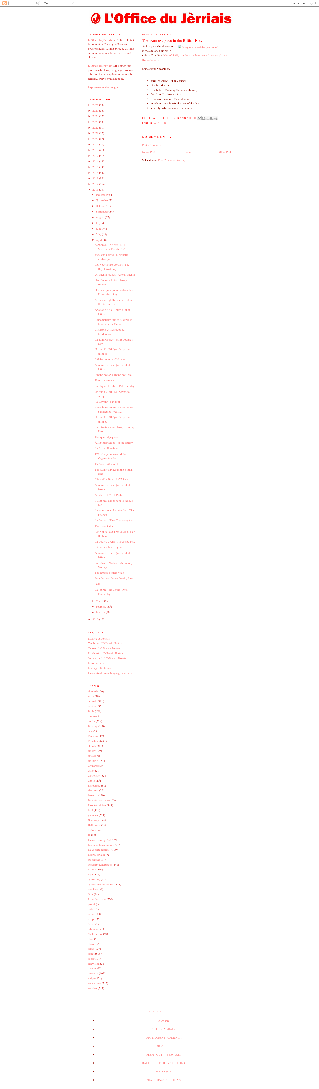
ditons (91, 780)
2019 (95, 144)
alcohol (92, 691)
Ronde (163, 1020)
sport (91, 958)
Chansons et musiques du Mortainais (110, 331)
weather (160, 123)
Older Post (225, 152)
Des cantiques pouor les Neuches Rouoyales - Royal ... (114, 292)
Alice (91, 696)
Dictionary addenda (164, 1037)
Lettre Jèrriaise (96, 855)
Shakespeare (95, 934)
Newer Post (148, 152)
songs (91, 953)
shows (91, 944)
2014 (95, 173)
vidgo (91, 978)
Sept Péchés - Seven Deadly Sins (114, 578)
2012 (95, 184)
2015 (95, 167)
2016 (95, 161)
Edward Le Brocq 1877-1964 (112, 479)
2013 (95, 178)
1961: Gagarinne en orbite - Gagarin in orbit (111, 456)
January (101, 612)
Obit (90, 894)
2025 (95, 110)
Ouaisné (164, 1046)
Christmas (94, 741)
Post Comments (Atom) (171, 160)
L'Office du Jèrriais (99, 638)
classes (92, 756)
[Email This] (199, 118)
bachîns (92, 706)
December (102, 195)
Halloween (94, 825)
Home (187, 152)
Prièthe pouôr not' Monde (110, 359)
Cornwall (93, 766)
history (92, 830)
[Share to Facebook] (212, 118)
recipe (91, 919)
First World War (97, 805)
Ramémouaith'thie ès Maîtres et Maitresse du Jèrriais (113, 322)
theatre (92, 968)
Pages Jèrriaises (97, 899)
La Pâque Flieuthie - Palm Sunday (115, 386)
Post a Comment (151, 145)
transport (93, 973)
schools (92, 929)
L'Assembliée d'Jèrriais (101, 845)
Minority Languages (100, 865)
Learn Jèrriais (96, 663)
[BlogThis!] (203, 118)
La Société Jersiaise (99, 850)
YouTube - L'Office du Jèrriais (105, 643)
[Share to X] (208, 118)
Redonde (163, 1071)
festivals (93, 795)
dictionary (94, 775)
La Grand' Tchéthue (106, 448)
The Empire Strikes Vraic (109, 573)
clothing (93, 761)
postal (91, 904)
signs (91, 948)
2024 (95, 116)
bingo (91, 716)
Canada (92, 736)
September (102, 212)
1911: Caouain (164, 1029)
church (92, 746)
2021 (95, 133)
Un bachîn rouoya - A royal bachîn (115, 274)
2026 (95, 105)
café (90, 731)
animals (92, 701)
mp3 (90, 874)
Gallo (98, 584)
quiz (90, 909)
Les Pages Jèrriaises (99, 668)
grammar (93, 815)
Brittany (93, 726)
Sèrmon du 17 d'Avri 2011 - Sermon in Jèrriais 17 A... (111, 247)
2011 (95, 190)
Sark (90, 924)
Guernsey (93, 820)
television (94, 963)
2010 (95, 619)
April (99, 240)
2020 (95, 139)
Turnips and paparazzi (108, 437)
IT (89, 835)
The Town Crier (104, 526)
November (102, 200)
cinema (92, 751)
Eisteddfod (94, 785)
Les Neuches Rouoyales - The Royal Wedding (112, 266)
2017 (95, 156)
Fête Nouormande (98, 800)
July (99, 223)
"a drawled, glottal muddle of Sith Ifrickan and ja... (114, 302)
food (90, 810)
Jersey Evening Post (99, 840)
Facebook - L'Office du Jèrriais (105, 653)
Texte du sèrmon (104, 380)
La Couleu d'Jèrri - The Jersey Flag (115, 541)
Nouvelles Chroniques (101, 884)
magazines (94, 860)
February (101, 606)
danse (91, 770)
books (91, 721)
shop (91, 939)
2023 (95, 122)
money (92, 869)
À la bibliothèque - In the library (114, 442)
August (100, 217)
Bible (91, 711)
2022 (95, 127)
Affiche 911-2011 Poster (109, 495)
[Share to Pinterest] (216, 118)
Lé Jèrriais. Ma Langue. (108, 547)
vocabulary (94, 983)
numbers (93, 889)
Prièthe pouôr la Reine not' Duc (113, 375)
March (100, 601)
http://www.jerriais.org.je (103, 87)
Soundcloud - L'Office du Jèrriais (107, 658)
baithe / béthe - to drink (164, 1063)
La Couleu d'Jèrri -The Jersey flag (114, 520)
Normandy (94, 879)
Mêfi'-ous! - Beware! (163, 1054)
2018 (95, 150)
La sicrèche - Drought (107, 402)
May (99, 234)
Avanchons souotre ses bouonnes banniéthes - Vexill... (114, 409)
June (99, 228)
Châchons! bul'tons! (164, 1080)
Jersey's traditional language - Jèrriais (110, 673)
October (101, 206)
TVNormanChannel (106, 464)
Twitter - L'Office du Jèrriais (104, 648)
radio (91, 914)
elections (93, 790)
